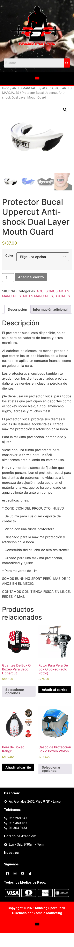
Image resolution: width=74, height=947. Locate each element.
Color (9, 255)
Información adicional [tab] (50, 309)
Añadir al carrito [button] (54, 690)
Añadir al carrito (31, 277)
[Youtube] (22, 873)
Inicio (5, 88)
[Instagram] (15, 873)
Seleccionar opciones (14, 691)
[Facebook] (7, 873)
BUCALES (62, 296)
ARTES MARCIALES (25, 88)
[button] (37, 78)
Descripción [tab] (17, 309)
